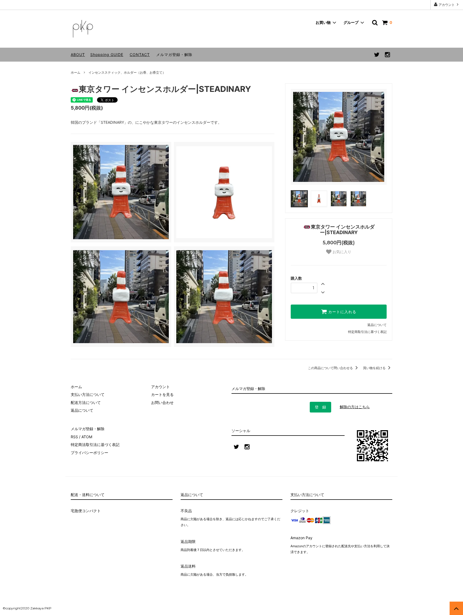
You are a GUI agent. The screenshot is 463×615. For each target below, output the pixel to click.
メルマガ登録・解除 (174, 54)
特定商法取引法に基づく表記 (95, 444)
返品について (377, 325)
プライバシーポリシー (89, 452)
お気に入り (341, 252)
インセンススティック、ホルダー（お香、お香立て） (127, 72)
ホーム (75, 72)
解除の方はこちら (355, 406)
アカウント (446, 5)
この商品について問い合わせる (331, 368)
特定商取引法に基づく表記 (367, 332)
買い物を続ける (374, 368)
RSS (74, 436)
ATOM (86, 436)
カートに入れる (341, 311)
